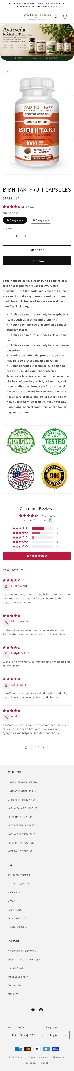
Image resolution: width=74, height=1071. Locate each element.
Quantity (7, 228)
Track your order (18, 976)
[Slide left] (28, 181)
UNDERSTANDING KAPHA (23, 782)
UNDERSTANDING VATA (21, 799)
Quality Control (17, 968)
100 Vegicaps (15, 220)
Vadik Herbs (22, 1057)
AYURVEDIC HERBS (19, 875)
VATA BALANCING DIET (21, 825)
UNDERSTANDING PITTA (22, 791)
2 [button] (32, 747)
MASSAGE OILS (16, 901)
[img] (12, 580)
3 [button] (38, 747)
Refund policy (58, 1057)
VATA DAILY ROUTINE (20, 851)
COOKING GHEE (17, 918)
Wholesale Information (22, 951)
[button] (7, 17)
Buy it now (37, 261)
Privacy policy (29, 1062)
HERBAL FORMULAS (19, 884)
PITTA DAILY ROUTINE (21, 842)
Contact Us (14, 985)
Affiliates (13, 994)
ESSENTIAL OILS (17, 927)
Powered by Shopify (38, 1057)
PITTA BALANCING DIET (22, 816)
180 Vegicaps (41, 220)
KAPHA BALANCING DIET (22, 808)
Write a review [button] (37, 556)
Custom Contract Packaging (25, 959)
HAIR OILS (14, 892)
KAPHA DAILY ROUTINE (21, 834)
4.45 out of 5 (47, 516)
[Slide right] (45, 181)
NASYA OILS (15, 909)
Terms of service (48, 1062)
